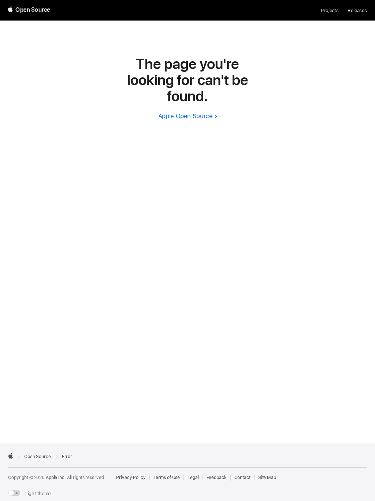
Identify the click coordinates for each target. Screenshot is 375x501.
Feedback (217, 477)
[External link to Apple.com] (10, 456)
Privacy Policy (130, 477)
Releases (357, 10)
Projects (330, 10)
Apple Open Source (185, 116)
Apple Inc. (56, 477)
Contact (242, 477)
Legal (193, 477)
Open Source (37, 456)
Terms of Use (166, 477)
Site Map (267, 477)
